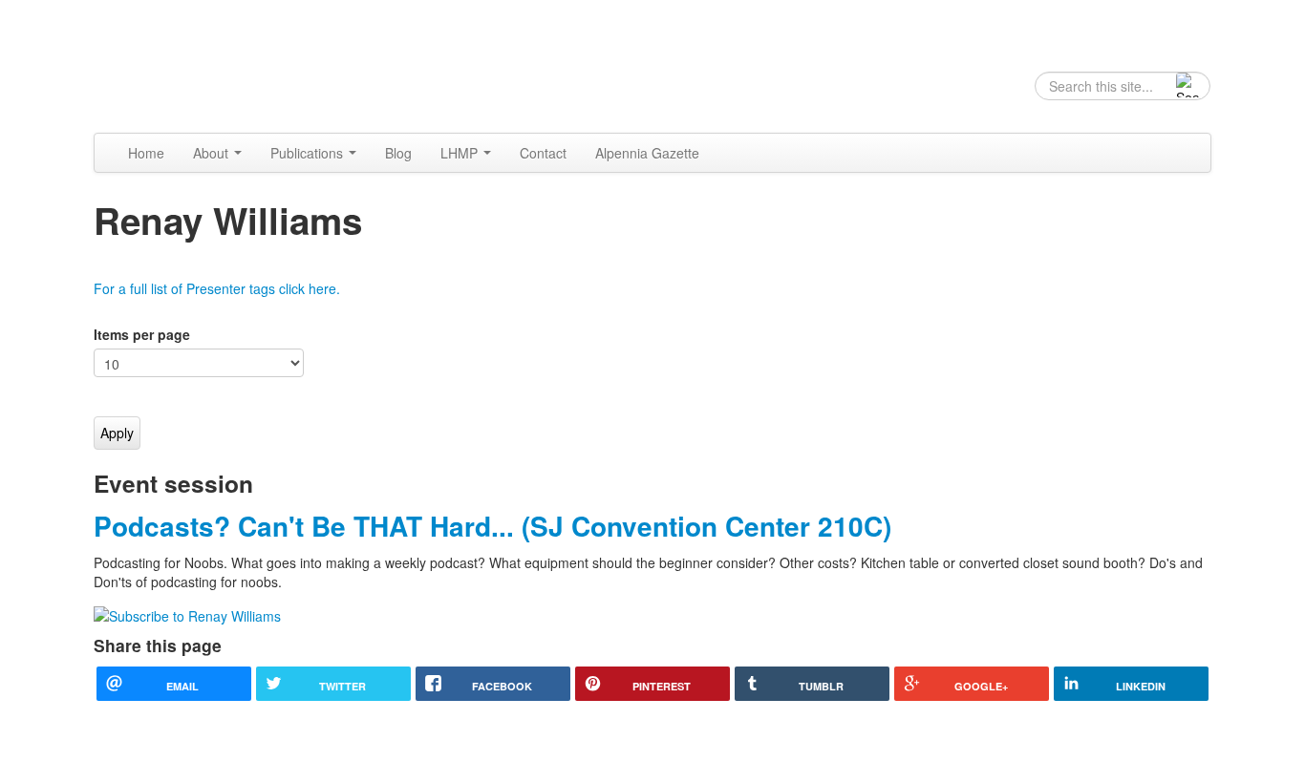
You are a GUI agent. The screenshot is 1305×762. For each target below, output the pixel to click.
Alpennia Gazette (647, 152)
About (212, 152)
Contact (543, 152)
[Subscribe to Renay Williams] (187, 614)
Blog (398, 152)
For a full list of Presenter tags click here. (217, 288)
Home (146, 152)
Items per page (142, 334)
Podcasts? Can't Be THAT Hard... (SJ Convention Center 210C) (492, 525)
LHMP (460, 152)
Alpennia (191, 64)
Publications (308, 152)
